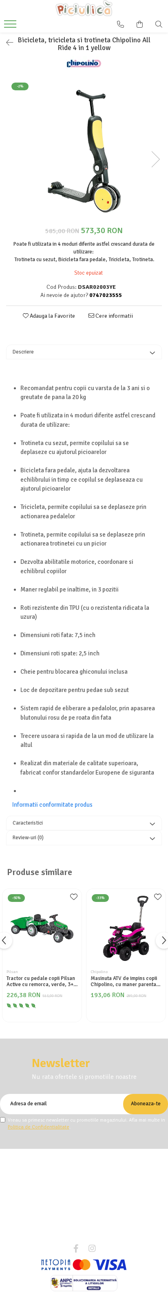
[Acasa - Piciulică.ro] (84, 8)
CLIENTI (81, 1171)
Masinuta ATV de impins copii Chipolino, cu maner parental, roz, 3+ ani (125, 982)
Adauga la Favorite (52, 315)
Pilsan (12, 971)
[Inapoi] (6, 43)
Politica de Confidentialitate (38, 1127)
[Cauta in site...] (159, 24)
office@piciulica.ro (88, 1234)
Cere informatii (113, 315)
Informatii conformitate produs (52, 804)
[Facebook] (76, 1249)
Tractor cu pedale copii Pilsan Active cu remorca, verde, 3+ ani (41, 982)
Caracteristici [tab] (28, 823)
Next (155, 159)
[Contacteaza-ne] (120, 24)
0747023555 (89, 1223)
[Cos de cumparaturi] (139, 24)
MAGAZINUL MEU (80, 1153)
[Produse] (11, 26)
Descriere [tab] (23, 352)
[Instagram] (92, 1249)
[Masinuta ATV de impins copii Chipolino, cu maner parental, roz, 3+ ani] (126, 928)
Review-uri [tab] (28, 837)
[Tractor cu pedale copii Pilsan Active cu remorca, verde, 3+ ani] (42, 928)
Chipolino (99, 971)
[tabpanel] (84, 151)
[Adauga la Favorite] (73, 899)
